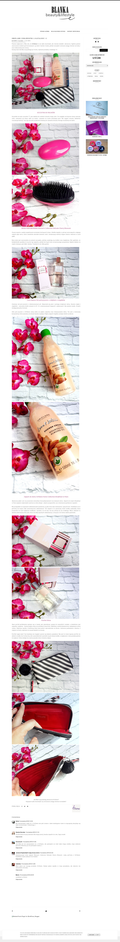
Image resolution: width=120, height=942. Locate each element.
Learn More (91, 934)
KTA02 (95, 73)
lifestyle (101, 73)
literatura (90, 76)
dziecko (89, 73)
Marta (17, 875)
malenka (18, 864)
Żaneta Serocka (20, 832)
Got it (98, 934)
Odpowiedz (19, 827)
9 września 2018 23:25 (46, 852)
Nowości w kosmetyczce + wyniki (97, 155)
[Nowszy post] (12, 911)
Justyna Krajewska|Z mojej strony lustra (27, 852)
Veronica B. (19, 841)
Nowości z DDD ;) (97, 136)
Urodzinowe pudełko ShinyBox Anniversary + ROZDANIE (97, 117)
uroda (29, 40)
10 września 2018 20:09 (27, 875)
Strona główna (44, 31)
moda (96, 76)
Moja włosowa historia (58, 31)
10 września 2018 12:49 (28, 864)
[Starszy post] (79, 911)
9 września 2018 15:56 (29, 841)
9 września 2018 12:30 (26, 821)
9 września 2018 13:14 (32, 832)
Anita (17, 821)
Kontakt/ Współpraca (73, 31)
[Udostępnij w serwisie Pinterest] (27, 807)
